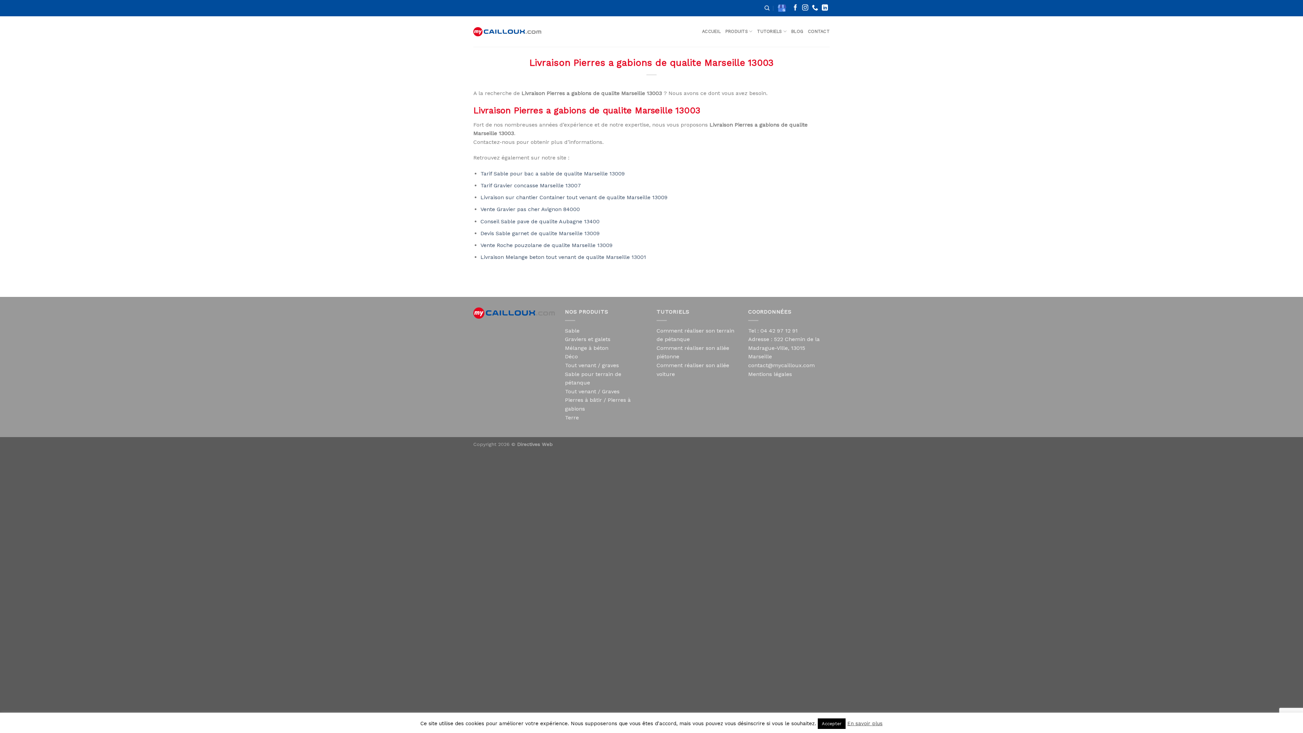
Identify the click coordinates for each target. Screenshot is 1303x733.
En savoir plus (865, 723)
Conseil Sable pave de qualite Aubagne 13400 (540, 221)
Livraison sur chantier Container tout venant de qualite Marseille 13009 (573, 197)
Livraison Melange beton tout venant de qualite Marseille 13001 (563, 257)
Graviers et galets (587, 339)
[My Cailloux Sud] (507, 31)
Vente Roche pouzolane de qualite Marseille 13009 (546, 245)
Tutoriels (769, 31)
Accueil (711, 31)
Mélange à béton (586, 348)
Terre (572, 417)
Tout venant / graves (592, 365)
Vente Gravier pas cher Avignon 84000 (530, 209)
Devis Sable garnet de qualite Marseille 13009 (540, 233)
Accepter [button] (832, 723)
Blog (797, 31)
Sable (572, 330)
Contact (819, 31)
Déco (571, 356)
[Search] (767, 8)
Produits (736, 31)
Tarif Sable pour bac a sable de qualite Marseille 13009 (552, 173)
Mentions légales (770, 374)
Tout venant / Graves (592, 391)
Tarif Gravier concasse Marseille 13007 (530, 185)
